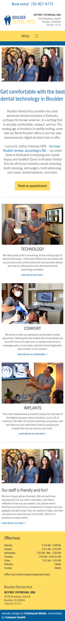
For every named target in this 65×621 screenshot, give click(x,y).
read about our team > (14, 522)
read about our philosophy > (32, 354)
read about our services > (32, 433)
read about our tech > (32, 274)
